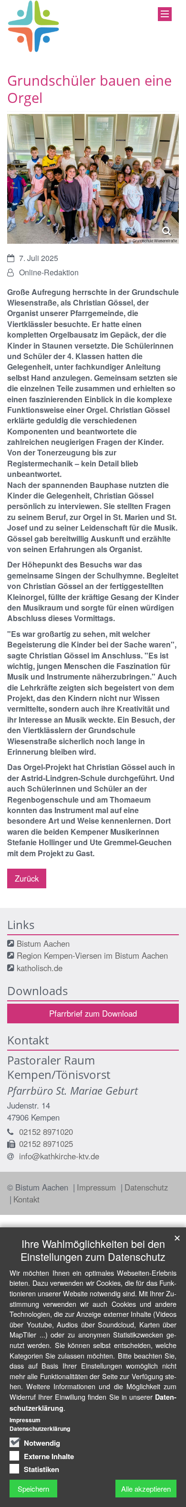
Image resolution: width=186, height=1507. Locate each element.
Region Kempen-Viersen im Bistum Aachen (92, 955)
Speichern (33, 1489)
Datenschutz (146, 1187)
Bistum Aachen (43, 943)
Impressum (97, 1187)
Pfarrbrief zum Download (93, 1013)
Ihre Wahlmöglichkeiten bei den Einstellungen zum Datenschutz (93, 1250)
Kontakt (26, 1199)
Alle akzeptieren (146, 1489)
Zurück (27, 878)
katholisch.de (39, 968)
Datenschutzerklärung (40, 1428)
